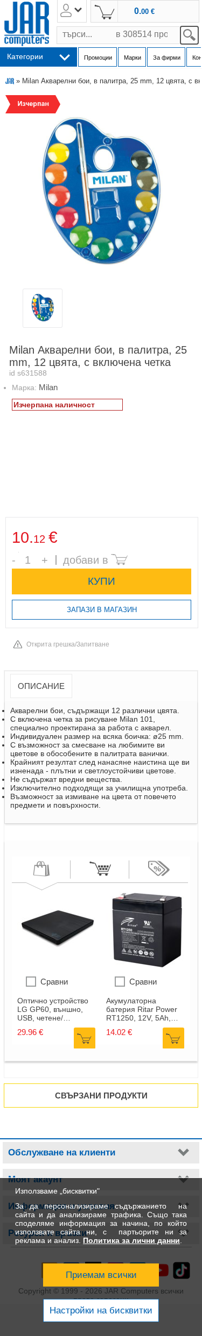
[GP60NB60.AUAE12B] (57, 965)
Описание (41, 686)
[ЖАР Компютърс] (26, 24)
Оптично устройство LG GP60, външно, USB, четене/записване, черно (52, 1009)
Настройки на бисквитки (101, 1310)
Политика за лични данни (131, 1240)
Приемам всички (101, 1275)
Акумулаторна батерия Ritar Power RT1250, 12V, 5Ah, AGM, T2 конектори (141, 1009)
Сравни (54, 981)
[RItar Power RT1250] (146, 965)
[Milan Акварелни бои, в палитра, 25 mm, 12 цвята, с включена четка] (101, 191)
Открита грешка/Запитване (67, 644)
